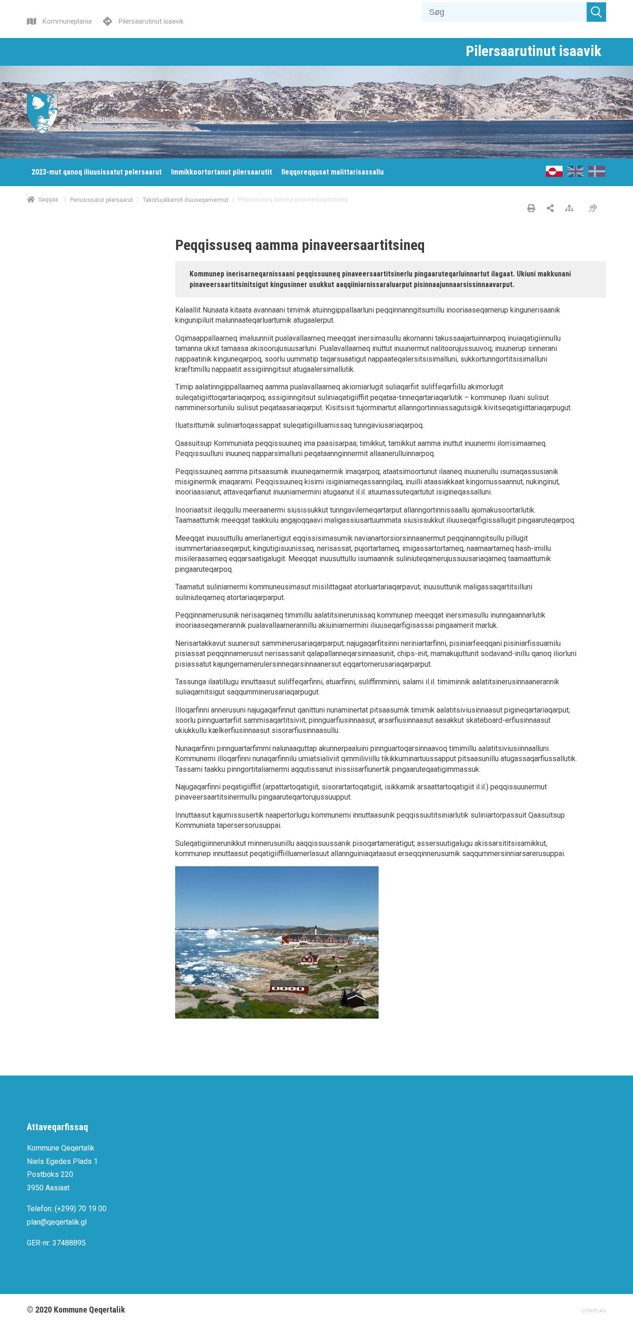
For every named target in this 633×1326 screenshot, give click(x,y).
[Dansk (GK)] (597, 174)
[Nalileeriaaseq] (571, 208)
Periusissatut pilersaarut (101, 199)
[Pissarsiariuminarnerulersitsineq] (595, 208)
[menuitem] (96, 172)
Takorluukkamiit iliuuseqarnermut (185, 199)
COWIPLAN (593, 1310)
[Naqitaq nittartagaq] (531, 208)
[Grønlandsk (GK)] (554, 174)
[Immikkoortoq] (550, 208)
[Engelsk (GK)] (575, 174)
